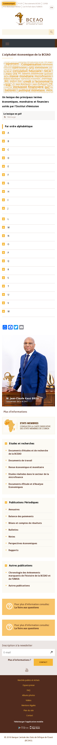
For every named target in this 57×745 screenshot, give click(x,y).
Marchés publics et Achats (28, 680)
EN (51, 7)
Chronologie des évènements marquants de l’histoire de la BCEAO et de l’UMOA (29, 575)
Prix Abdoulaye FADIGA (12, 7)
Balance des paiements (21, 516)
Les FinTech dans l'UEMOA (32, 7)
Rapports (13, 550)
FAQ (28, 690)
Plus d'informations (15, 411)
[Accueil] (29, 19)
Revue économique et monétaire (26, 467)
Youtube (28, 670)
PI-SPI (20, 4)
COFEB (45, 4)
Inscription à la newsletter (17, 645)
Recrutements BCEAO (33, 4)
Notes (12, 536)
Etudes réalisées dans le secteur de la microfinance (29, 476)
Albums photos (28, 695)
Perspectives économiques (23, 543)
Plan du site (28, 710)
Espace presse (28, 685)
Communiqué (9, 4)
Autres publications (19, 585)
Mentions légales (28, 705)
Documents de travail (20, 460)
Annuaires (14, 509)
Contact (43, 662)
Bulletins (13, 529)
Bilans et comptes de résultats (25, 523)
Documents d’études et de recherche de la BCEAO (28, 452)
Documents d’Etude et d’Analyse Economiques (26, 485)
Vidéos (28, 700)
